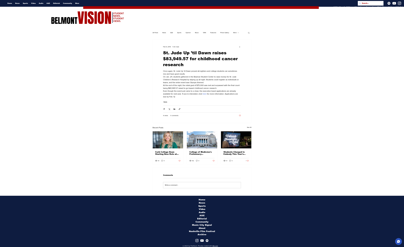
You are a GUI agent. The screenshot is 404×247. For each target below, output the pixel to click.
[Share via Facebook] (164, 109)
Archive (202, 234)
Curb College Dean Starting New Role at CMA (166, 153)
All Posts (155, 32)
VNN (204, 32)
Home (202, 199)
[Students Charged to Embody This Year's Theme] (236, 139)
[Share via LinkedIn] (174, 109)
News (164, 32)
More (235, 32)
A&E (171, 32)
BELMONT (64, 20)
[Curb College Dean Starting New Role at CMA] (168, 139)
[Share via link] (180, 109)
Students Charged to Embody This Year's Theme (234, 153)
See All (249, 127)
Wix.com (215, 246)
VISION (94, 18)
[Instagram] (399, 3)
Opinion (188, 32)
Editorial (202, 218)
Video (202, 209)
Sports (179, 32)
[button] (249, 33)
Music (197, 32)
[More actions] (239, 46)
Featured (213, 32)
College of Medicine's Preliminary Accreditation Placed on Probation (201, 153)
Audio (202, 212)
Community (201, 222)
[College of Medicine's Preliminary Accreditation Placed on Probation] (202, 139)
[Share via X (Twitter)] (169, 109)
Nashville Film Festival (202, 231)
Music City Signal (202, 225)
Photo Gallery (224, 32)
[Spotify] (389, 3)
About (202, 228)
